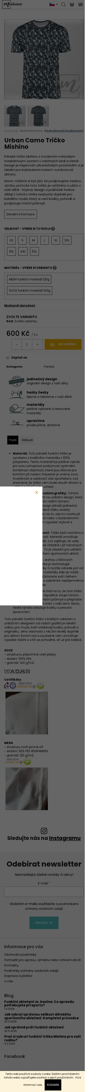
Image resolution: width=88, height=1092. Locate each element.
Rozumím (53, 1085)
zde (39, 1085)
